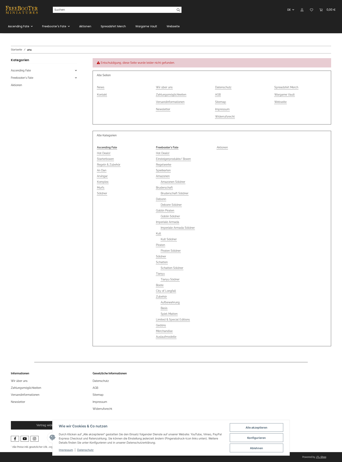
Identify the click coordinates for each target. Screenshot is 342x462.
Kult (158, 233)
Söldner (102, 193)
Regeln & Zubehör (108, 164)
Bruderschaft (164, 187)
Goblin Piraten (165, 210)
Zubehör (161, 296)
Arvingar (102, 176)
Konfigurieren (256, 437)
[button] (302, 10)
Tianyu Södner (170, 279)
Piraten (160, 245)
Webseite (173, 26)
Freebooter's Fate (22, 77)
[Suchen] (178, 10)
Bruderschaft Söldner (174, 193)
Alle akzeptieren (256, 427)
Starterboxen (105, 158)
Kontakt (102, 94)
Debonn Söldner (171, 204)
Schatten (162, 262)
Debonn (161, 199)
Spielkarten (163, 170)
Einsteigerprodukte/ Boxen (173, 158)
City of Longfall (166, 290)
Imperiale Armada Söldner (178, 227)
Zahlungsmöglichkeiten (171, 94)
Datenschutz (85, 450)
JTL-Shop (321, 457)
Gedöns (161, 325)
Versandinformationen (170, 101)
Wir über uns (164, 87)
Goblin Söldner (170, 216)
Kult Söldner (169, 239)
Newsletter (163, 109)
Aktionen (222, 147)
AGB (218, 94)
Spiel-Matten (169, 313)
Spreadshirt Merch (113, 26)
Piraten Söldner (171, 250)
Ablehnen (256, 448)
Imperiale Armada (167, 222)
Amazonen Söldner (173, 181)
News (100, 87)
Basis (164, 308)
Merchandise (164, 331)
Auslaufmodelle (166, 336)
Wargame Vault (146, 26)
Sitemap (220, 101)
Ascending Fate (21, 70)
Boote (159, 285)
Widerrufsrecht (225, 116)
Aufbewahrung (170, 302)
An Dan (101, 170)
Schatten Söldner (172, 267)
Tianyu (160, 273)
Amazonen (163, 176)
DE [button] (289, 10)
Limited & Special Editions (173, 319)
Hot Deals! (103, 153)
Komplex (102, 181)
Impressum (66, 450)
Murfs (100, 187)
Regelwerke (163, 164)
